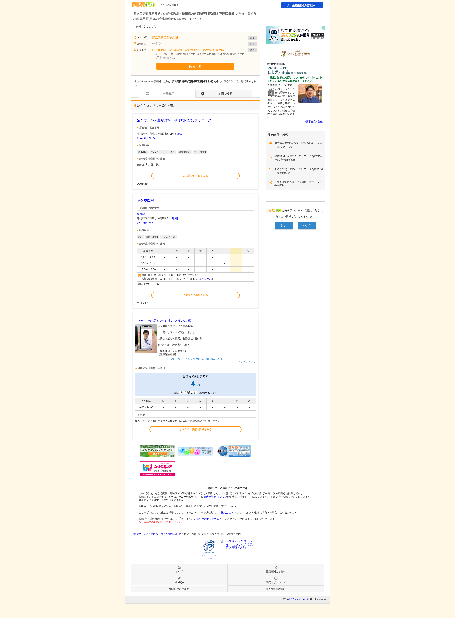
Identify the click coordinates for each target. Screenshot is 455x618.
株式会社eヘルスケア (215, 496)
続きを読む (205, 278)
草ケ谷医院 (145, 200)
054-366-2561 (146, 222)
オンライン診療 (163, 320)
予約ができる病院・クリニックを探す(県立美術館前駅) (298, 171)
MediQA (179, 582)
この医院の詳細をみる (195, 175)
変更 (252, 37)
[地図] (180, 133)
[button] (271, 93)
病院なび (143, 3)
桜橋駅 (141, 214)
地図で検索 (225, 93)
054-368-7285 (146, 138)
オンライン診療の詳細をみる (195, 429)
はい (283, 225)
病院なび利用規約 (179, 588)
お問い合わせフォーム (206, 518)
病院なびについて (276, 582)
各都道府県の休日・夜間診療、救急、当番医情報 (296, 184)
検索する (195, 66)
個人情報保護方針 (276, 588)
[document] (195, 151)
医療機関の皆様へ (304, 5)
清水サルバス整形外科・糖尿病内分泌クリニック (174, 120)
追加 (252, 44)
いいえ (307, 225)
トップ (179, 571)
